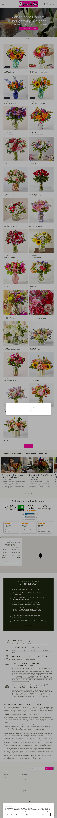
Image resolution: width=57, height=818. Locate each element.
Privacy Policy (47, 811)
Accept (28, 814)
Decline (43, 814)
